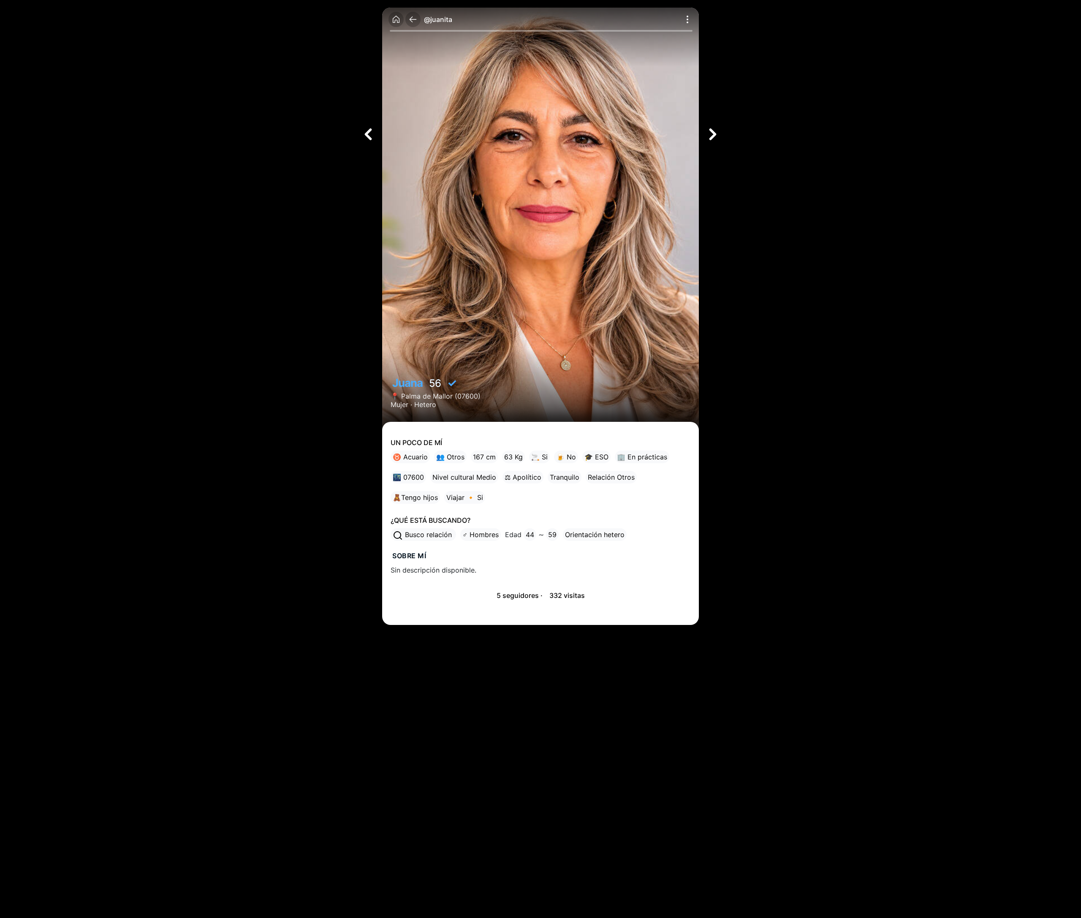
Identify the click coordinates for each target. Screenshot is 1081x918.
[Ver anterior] (368, 134)
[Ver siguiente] (712, 134)
